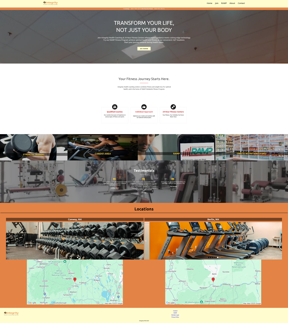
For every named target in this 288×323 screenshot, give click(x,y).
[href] (75, 282)
